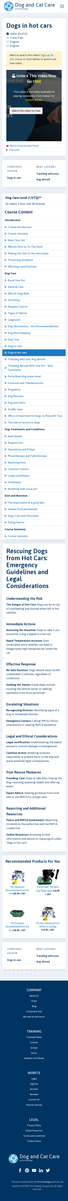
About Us (34, 996)
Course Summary (18, 536)
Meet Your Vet (16, 240)
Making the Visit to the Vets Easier (28, 253)
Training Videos (34, 1037)
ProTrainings (43, 1182)
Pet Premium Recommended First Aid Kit (17, 927)
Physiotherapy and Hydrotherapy (27, 455)
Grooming (14, 300)
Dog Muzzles (15, 396)
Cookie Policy (34, 1141)
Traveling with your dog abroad (26, 359)
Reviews (34, 1094)
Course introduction (19, 227)
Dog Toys (13, 339)
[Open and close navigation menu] (62, 6)
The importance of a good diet (26, 502)
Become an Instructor (34, 1016)
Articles (34, 1089)
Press (34, 1001)
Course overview (18, 233)
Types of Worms (17, 313)
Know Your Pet (16, 280)
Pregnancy (14, 389)
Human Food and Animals (22, 509)
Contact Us (34, 1099)
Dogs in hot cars (17, 352)
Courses (34, 1042)
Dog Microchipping (19, 333)
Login (34, 1078)
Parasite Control (17, 306)
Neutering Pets (17, 462)
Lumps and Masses (19, 475)
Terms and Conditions (34, 1136)
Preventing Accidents (20, 259)
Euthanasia (14, 482)
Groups (34, 1047)
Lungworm (14, 319)
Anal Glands (15, 436)
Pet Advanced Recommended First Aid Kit (17, 890)
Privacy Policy (34, 1125)
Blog (34, 1006)
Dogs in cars (15, 346)
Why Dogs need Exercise (22, 266)
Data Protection (34, 1130)
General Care (16, 286)
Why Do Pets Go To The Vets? (25, 246)
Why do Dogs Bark (18, 293)
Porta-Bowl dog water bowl (24, 376)
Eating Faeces (16, 522)
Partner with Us (34, 1105)
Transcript (14, 150)
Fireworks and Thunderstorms (25, 383)
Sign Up (34, 1084)
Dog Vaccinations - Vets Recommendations (33, 326)
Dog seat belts (16, 402)
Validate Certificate (34, 1058)
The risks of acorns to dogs (24, 422)
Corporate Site (34, 1011)
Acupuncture (15, 442)
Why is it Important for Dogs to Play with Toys (35, 415)
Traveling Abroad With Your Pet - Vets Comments (30, 367)
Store (34, 1053)
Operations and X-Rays (21, 449)
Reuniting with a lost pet (22, 488)
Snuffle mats (15, 409)
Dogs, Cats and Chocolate (23, 515)
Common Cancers (18, 469)
